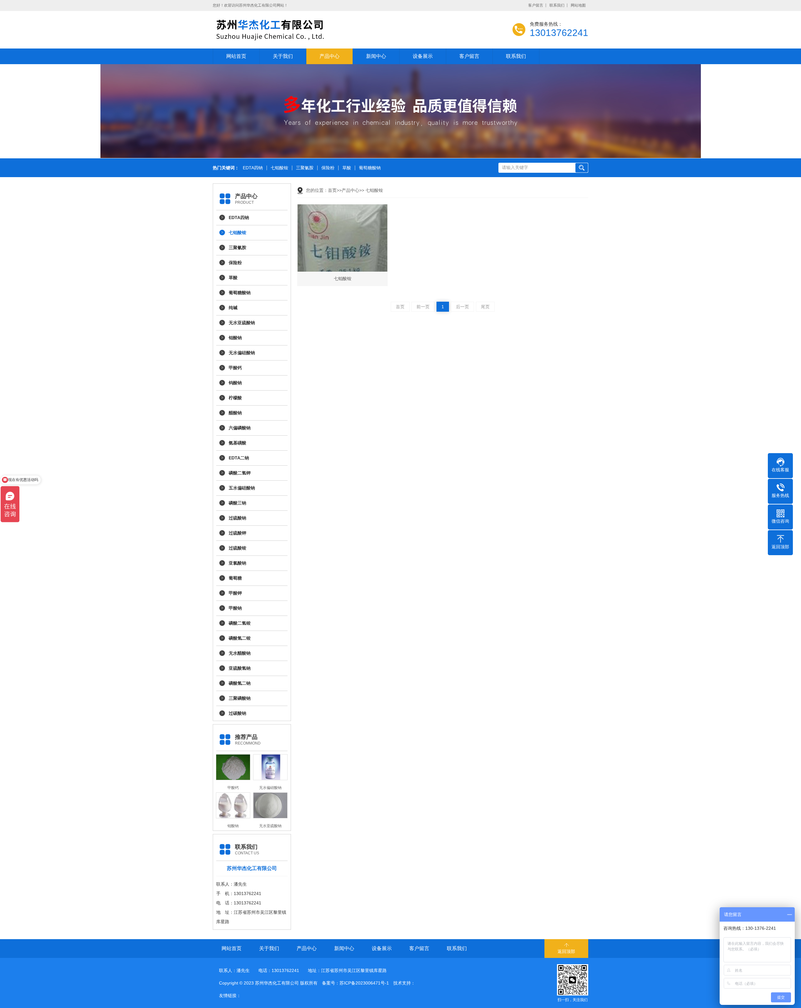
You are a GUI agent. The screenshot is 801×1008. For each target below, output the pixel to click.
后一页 (462, 306)
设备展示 (423, 56)
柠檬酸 (235, 397)
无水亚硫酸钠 (242, 322)
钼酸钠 (235, 337)
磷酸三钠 (237, 502)
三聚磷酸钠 (240, 698)
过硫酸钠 (237, 517)
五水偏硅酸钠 (242, 487)
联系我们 (556, 5)
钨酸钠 (235, 382)
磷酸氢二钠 (240, 683)
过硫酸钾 (237, 532)
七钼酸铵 (279, 168)
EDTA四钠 (253, 168)
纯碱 (233, 307)
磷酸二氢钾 (240, 472)
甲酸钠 (235, 608)
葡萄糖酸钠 (370, 168)
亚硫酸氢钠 (240, 668)
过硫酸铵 (237, 547)
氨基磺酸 (237, 442)
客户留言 (535, 5)
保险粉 (327, 168)
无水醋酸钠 (240, 653)
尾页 (485, 306)
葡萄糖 (235, 578)
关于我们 (283, 56)
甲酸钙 (235, 367)
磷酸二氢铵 (240, 623)
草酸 (346, 168)
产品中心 (329, 56)
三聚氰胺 (305, 168)
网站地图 (578, 5)
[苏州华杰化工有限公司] (278, 29)
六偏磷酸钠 (240, 427)
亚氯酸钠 (237, 562)
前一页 (423, 306)
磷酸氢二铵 (240, 638)
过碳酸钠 (237, 713)
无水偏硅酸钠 (242, 352)
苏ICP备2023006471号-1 (364, 982)
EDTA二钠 (239, 457)
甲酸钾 (235, 593)
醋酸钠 (235, 412)
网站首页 (236, 56)
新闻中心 (376, 56)
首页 (332, 190)
